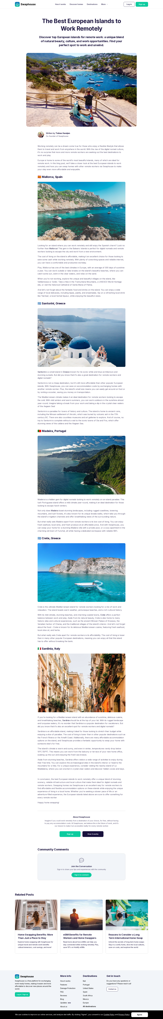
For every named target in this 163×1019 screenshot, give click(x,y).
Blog (62, 999)
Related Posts (24, 894)
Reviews (63, 996)
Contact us (112, 989)
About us (63, 1007)
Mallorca (53, 248)
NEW (69, 1003)
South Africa (87, 996)
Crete (102, 615)
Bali (84, 981)
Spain (85, 992)
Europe (86, 1003)
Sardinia (66, 720)
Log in (129, 4)
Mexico (86, 999)
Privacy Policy (123, 1015)
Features (63, 985)
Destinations (92, 4)
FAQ (61, 992)
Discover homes (76, 4)
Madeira (54, 510)
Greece (66, 372)
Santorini (42, 372)
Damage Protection (67, 988)
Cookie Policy (109, 1015)
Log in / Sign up (22, 994)
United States (88, 988)
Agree (139, 1015)
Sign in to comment (81, 875)
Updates (63, 1003)
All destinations (89, 1007)
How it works (60, 4)
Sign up (142, 4)
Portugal (86, 985)
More (103, 4)
